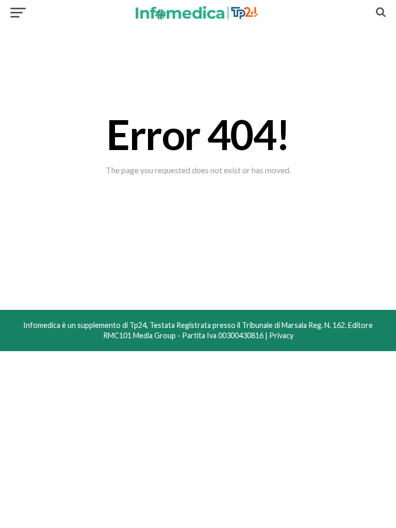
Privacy (281, 335)
